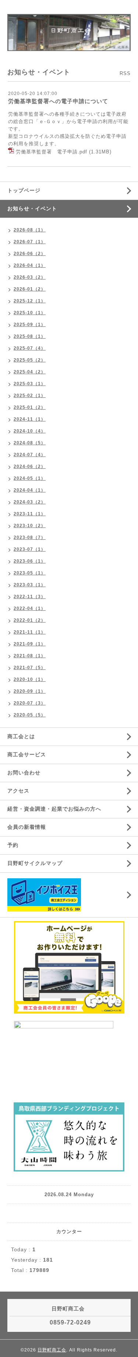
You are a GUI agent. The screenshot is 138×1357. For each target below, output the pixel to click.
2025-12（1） (30, 300)
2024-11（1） (30, 419)
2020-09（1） (30, 691)
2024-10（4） (30, 431)
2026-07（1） (30, 241)
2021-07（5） (30, 667)
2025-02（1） (30, 395)
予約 (12, 845)
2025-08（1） (30, 336)
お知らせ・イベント (32, 208)
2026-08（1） (30, 230)
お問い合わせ (23, 773)
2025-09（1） (30, 324)
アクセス (18, 791)
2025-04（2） (30, 371)
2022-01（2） (30, 620)
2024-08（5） (30, 442)
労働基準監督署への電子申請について (58, 101)
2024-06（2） (30, 466)
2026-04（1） (30, 265)
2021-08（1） (30, 655)
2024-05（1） (30, 478)
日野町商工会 (52, 1350)
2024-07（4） (30, 454)
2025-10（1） (30, 312)
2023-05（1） (30, 573)
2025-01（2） (30, 407)
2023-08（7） (30, 537)
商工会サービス (26, 754)
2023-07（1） (30, 549)
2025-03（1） (30, 383)
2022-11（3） (30, 596)
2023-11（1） (30, 513)
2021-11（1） (30, 632)
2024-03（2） (30, 502)
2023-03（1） (30, 584)
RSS (125, 73)
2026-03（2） (30, 277)
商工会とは (21, 736)
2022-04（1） (30, 608)
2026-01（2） (30, 289)
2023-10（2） (30, 525)
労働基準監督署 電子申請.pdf (51, 152)
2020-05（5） (30, 714)
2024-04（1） (30, 490)
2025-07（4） (30, 348)
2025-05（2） (30, 360)
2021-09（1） (30, 644)
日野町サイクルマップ (35, 863)
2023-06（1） (30, 561)
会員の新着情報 (26, 827)
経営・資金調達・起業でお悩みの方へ (54, 809)
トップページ (23, 190)
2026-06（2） (30, 253)
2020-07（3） (30, 703)
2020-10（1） (30, 679)
